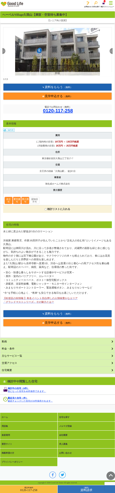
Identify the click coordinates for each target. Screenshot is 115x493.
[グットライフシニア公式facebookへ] (52, 475)
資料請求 (86, 490)
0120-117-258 (58, 111)
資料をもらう (58, 87)
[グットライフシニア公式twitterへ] (62, 475)
